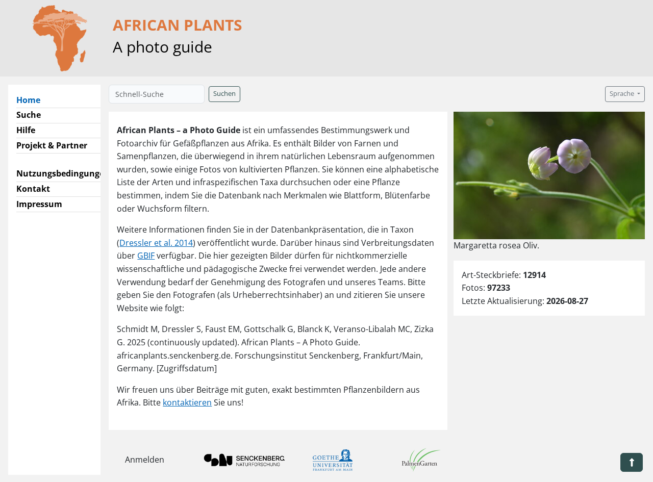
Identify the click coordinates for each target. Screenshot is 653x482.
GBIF (146, 255)
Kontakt (33, 188)
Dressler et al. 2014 (156, 242)
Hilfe (25, 130)
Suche (28, 114)
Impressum (39, 204)
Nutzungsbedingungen (63, 173)
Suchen (224, 93)
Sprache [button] (623, 93)
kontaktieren (187, 402)
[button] (631, 462)
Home (32, 100)
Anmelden (144, 459)
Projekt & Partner (51, 145)
